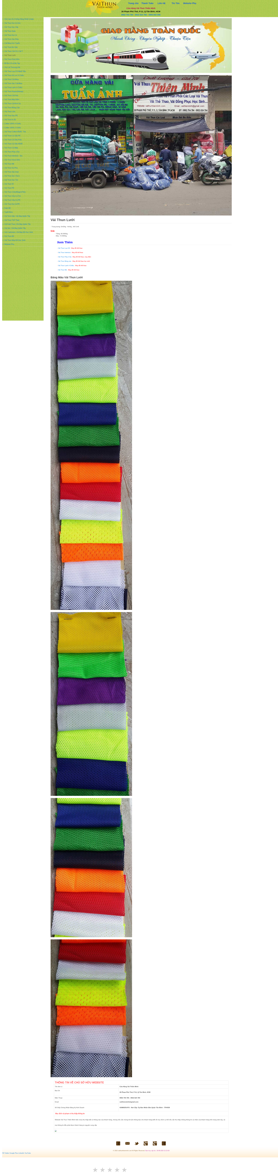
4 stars (117, 1169)
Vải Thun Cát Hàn (11, 95)
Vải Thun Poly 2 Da (11, 152)
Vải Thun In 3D (10, 120)
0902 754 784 (127, 15)
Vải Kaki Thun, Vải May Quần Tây (17, 224)
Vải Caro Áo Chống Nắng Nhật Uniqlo (19, 19)
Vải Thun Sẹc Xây (11, 27)
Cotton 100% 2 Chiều (12, 128)
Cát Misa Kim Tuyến (12, 43)
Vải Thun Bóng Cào (12, 107)
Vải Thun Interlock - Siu (13, 156)
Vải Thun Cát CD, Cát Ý (13, 51)
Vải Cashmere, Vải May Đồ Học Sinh (18, 232)
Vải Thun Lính (9, 111)
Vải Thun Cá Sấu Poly (13, 140)
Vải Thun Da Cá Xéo (12, 23)
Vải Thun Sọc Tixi (11, 180)
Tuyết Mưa (8, 212)
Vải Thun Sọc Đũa (11, 39)
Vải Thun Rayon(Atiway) (13, 91)
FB (3, 1153)
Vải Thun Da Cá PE (12, 204)
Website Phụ (9, 244)
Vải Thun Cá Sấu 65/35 (13, 144)
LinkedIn (21, 1153)
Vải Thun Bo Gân (11, 47)
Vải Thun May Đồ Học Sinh (14, 240)
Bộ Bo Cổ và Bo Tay (12, 63)
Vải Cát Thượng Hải (12, 67)
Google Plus (14, 1153)
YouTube (28, 1153)
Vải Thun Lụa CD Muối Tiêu (15, 71)
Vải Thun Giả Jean (11, 172)
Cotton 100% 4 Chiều (12, 124)
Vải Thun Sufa (9, 31)
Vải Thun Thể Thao (11, 220)
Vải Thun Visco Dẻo (12, 160)
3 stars (110, 1169)
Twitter (7, 1153)
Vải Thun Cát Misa (11, 79)
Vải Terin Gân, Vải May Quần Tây (17, 216)
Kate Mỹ (7, 208)
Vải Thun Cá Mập (11, 148)
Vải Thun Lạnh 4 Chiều (13, 87)
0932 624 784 (141, 15)
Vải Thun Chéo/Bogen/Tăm (15, 192)
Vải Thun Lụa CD (64, 248)
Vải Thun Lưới (10, 55)
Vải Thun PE (9, 188)
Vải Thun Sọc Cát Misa (13, 83)
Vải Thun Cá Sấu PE (12, 136)
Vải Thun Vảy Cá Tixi (12, 196)
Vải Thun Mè (9, 164)
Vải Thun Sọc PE (11, 116)
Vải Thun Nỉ (9, 184)
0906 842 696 (155, 15)
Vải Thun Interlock (64, 252)
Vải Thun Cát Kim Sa (12, 103)
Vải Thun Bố (9, 236)
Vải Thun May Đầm (11, 99)
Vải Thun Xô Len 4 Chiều (14, 75)
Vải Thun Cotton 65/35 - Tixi (15, 132)
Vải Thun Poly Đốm (11, 59)
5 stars (124, 1169)
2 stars (102, 1169)
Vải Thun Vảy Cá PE (12, 200)
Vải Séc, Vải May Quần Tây (15, 228)
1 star (95, 1169)
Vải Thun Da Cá (10, 35)
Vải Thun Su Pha (11, 168)
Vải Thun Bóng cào (64, 261)
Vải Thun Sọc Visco (12, 176)
